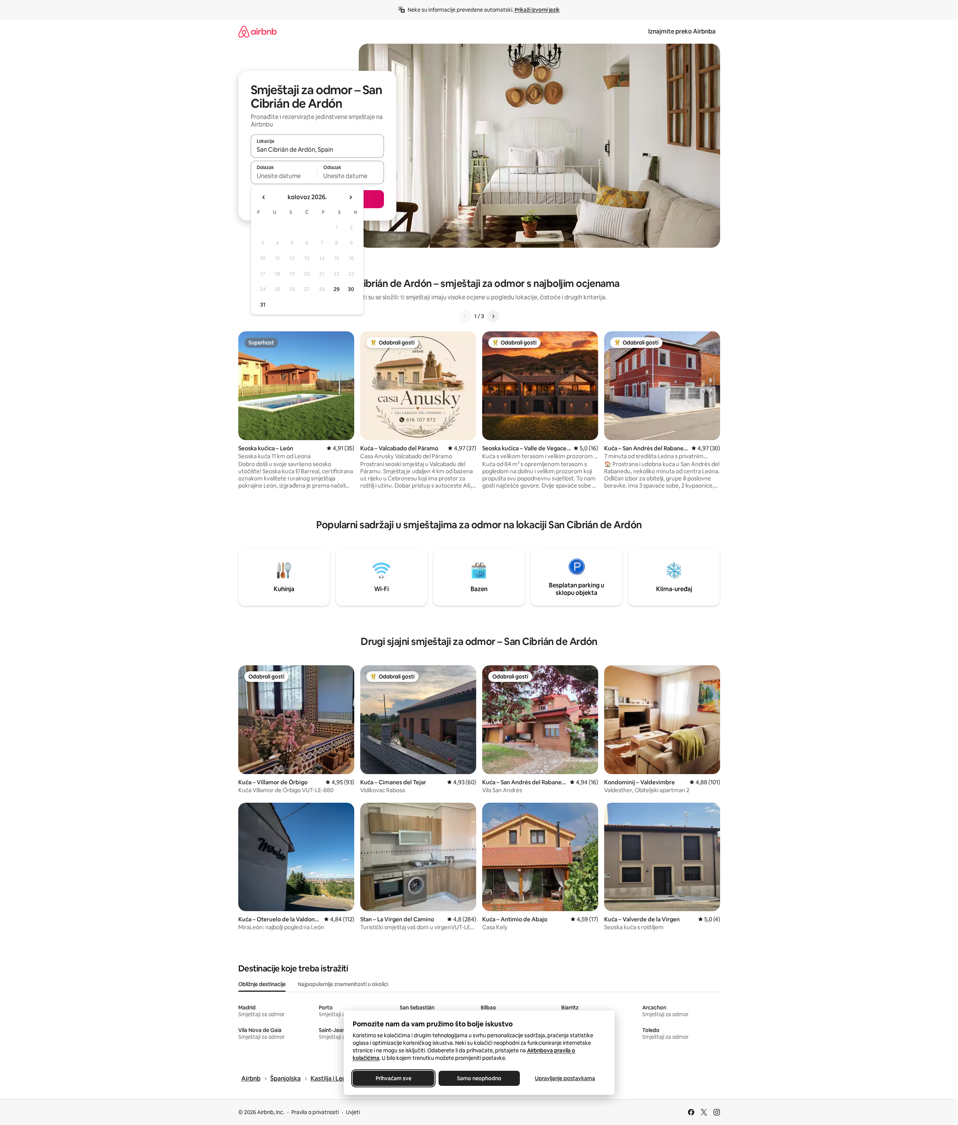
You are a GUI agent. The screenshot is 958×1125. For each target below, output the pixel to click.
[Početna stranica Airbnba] (257, 31)
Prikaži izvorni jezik (537, 9)
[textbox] (284, 175)
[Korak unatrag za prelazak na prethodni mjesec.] (264, 197)
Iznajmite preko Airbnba (682, 31)
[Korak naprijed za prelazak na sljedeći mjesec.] (350, 197)
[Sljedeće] (493, 316)
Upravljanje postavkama (565, 1078)
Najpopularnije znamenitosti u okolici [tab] (343, 984)
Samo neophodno (479, 1078)
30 (351, 289)
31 (262, 304)
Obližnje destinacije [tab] (262, 984)
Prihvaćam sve (393, 1078)
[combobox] (317, 149)
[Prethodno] (465, 316)
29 (337, 289)
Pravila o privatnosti (315, 1112)
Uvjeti (353, 1112)
